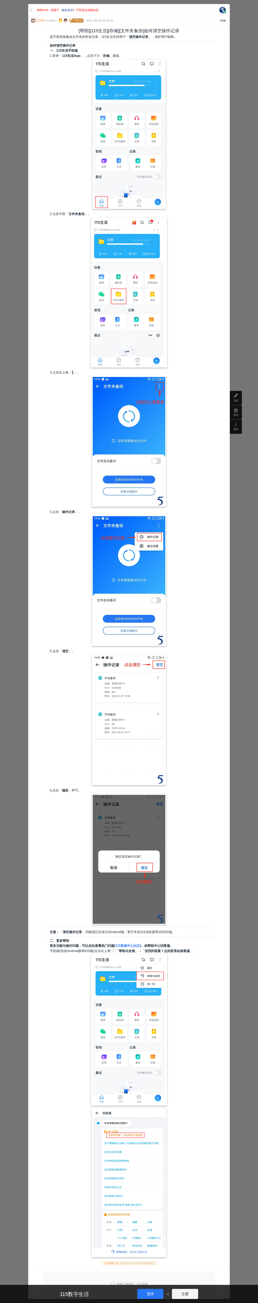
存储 (223, 20)
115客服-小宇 (111, 1263)
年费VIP (78, 20)
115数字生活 (74, 1294)
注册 (185, 1294)
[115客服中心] (222, 10)
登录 (150, 1294)
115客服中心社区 (127, 945)
